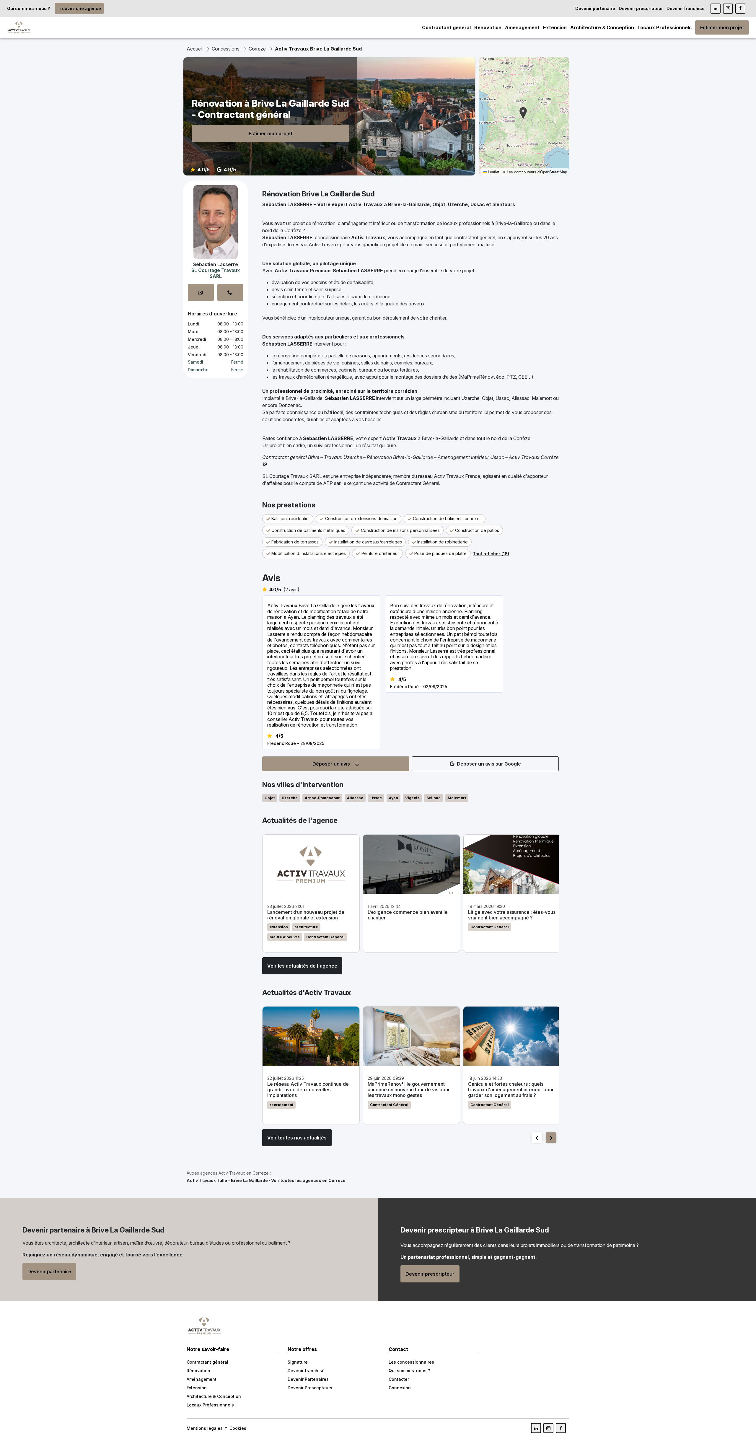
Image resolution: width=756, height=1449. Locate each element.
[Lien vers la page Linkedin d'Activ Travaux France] (716, 9)
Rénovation (487, 27)
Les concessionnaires (411, 1362)
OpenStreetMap (553, 172)
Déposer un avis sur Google (489, 764)
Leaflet (493, 172)
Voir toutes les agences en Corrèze (308, 1180)
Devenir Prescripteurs (310, 1387)
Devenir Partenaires (308, 1379)
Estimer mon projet (722, 27)
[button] (523, 113)
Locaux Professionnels (665, 27)
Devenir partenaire (595, 8)
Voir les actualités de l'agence (302, 966)
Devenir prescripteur (641, 8)
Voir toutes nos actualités (297, 1138)
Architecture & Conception (602, 27)
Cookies (237, 1428)
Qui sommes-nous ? (28, 8)
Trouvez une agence (79, 8)
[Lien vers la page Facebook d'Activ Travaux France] (740, 9)
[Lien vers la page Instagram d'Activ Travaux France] (728, 9)
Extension (555, 27)
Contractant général (446, 27)
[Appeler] (230, 292)
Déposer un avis (331, 764)
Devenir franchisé (686, 8)
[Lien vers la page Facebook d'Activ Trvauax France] (561, 1428)
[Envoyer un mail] (201, 292)
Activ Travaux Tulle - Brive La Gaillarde (227, 1180)
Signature (298, 1362)
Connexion (400, 1387)
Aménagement (522, 27)
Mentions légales (205, 1428)
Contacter (399, 1379)
